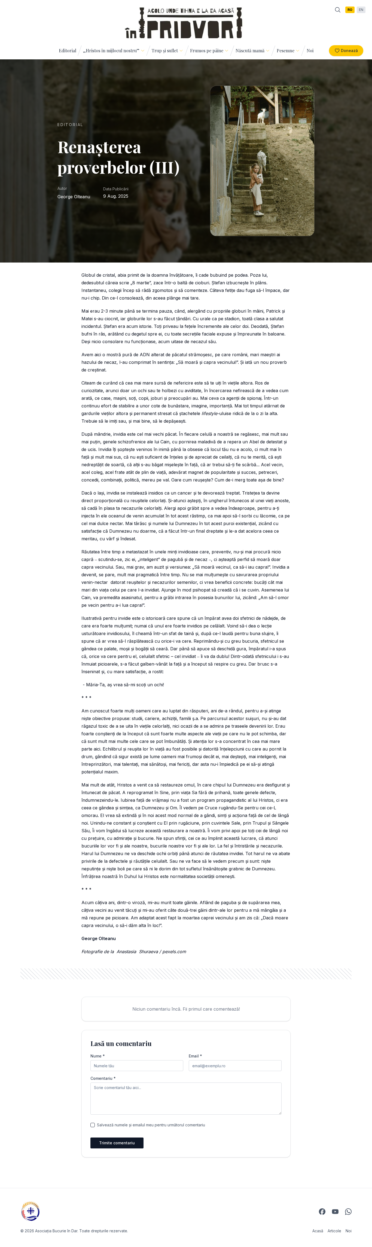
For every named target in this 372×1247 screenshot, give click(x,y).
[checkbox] (92, 1125)
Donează (349, 50)
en (361, 10)
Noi (310, 50)
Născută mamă (250, 50)
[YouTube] (335, 1211)
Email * (195, 1056)
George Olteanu (73, 196)
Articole (334, 1230)
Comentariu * (103, 1078)
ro (349, 10)
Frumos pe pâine (206, 50)
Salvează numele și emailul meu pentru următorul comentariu (151, 1125)
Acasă (317, 1230)
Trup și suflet (165, 50)
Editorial (67, 50)
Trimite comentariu (117, 1143)
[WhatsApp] (348, 1211)
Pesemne (285, 50)
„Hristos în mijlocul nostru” (111, 50)
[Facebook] (322, 1211)
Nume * (97, 1056)
